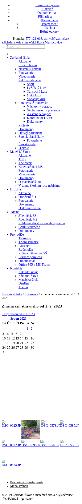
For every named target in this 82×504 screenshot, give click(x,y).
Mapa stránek (19, 486)
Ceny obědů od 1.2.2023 (18, 314)
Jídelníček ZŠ (28, 215)
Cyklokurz (34, 95)
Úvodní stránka (12, 294)
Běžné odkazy (49, 31)
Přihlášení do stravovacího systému (42, 223)
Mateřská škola (20, 151)
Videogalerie (27, 76)
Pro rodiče (17, 234)
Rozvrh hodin (28, 65)
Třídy (22, 159)
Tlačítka (49, 27)
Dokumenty (35, 121)
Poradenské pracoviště (33, 103)
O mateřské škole (30, 182)
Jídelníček (25, 163)
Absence (24, 246)
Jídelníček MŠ (28, 219)
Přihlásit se (45, 16)
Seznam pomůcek (30, 257)
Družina (15, 189)
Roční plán (26, 249)
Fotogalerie (26, 72)
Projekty (24, 125)
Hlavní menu (49, 20)
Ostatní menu (49, 24)
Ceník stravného (29, 227)
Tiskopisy (25, 238)
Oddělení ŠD (27, 197)
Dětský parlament (30, 133)
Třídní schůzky (28, 242)
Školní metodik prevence (43, 110)
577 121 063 (33, 38)
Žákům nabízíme (30, 80)
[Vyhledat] (3, 47)
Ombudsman (27, 261)
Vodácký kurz (36, 99)
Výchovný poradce (39, 106)
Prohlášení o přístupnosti (26, 482)
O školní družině (30, 208)
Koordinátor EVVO (40, 118)
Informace (31, 294)
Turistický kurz (37, 91)
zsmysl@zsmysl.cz (56, 38)
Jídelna (14, 212)
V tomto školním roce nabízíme (39, 185)
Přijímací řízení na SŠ (33, 253)
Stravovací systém (48, 5)
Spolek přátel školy (31, 136)
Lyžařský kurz (36, 87)
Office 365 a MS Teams (34, 264)
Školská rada (27, 144)
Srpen (18, 318)
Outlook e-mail (47, 12)
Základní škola (20, 57)
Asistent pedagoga (39, 114)
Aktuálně (25, 61)
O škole (24, 148)
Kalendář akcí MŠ (31, 166)
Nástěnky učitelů (30, 69)
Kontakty (16, 268)
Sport (30, 84)
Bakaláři (47, 9)
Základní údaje (28, 272)
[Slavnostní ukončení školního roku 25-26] (11, 429)
